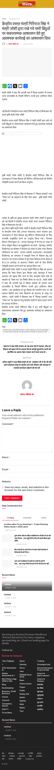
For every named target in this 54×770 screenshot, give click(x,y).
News (22, 680)
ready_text (24, 694)
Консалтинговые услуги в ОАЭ (45, 669)
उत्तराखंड (40, 684)
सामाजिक (40, 709)
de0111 (5, 709)
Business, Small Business (9, 692)
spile (22, 704)
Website (6, 481)
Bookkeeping (8, 688)
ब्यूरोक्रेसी (40, 695)
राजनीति (39, 706)
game (22, 661)
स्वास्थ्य (11, 759)
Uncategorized (14, 19)
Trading (40, 661)
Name (6, 457)
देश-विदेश (40, 688)
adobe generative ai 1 (8, 674)
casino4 (5, 700)
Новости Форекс (41, 680)
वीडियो (19, 759)
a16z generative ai (9, 669)
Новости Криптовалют (43, 674)
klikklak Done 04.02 (25, 676)
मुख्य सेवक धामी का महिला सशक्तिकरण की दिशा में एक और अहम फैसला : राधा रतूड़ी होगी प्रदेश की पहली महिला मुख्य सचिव (32, 538)
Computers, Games (7, 705)
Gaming (23, 664)
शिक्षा (30, 756)
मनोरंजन (40, 699)
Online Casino (26, 684)
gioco (22, 668)
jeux (22, 671)
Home (4, 19)
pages (22, 687)
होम (3, 753)
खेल (3, 759)
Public (22, 690)
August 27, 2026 (10, 588)
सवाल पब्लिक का (14, 44)
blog (4, 684)
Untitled (7, 584)
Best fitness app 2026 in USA (9, 680)
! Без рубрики (8, 661)
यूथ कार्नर (40, 702)
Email (6, 469)
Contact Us (29, 759)
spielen (23, 701)
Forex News (7, 713)
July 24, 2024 (28, 44)
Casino (5, 697)
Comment (8, 424)
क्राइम (39, 753)
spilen (22, 708)
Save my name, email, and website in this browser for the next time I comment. (27, 488)
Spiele (22, 697)
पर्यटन (4, 756)
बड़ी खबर (40, 692)
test (21, 711)
